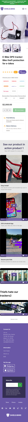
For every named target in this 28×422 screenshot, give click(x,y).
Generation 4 (14, 97)
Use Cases (6, 351)
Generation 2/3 (6, 97)
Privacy (13, 402)
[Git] (25, 408)
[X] (21, 408)
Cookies (20, 402)
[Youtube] (10, 408)
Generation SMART (22, 97)
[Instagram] (6, 408)
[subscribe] (20, 385)
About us (6, 353)
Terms (7, 402)
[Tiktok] (18, 408)
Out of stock (20, 110)
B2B (4, 356)
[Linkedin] (14, 408)
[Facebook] (2, 408)
